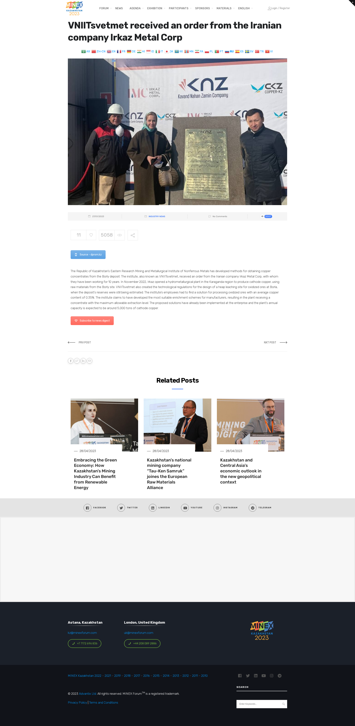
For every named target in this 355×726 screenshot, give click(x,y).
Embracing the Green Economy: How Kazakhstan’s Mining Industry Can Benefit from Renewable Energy (95, 473)
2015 (156, 676)
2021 (108, 676)
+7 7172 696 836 (87, 643)
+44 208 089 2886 (145, 643)
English (244, 8)
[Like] (91, 235)
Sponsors (202, 8)
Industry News (157, 216)
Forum (104, 8)
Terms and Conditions (103, 702)
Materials (224, 8)
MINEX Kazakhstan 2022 (84, 676)
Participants (179, 8)
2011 (195, 676)
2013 (176, 676)
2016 (146, 676)
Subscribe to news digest (95, 320)
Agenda (135, 8)
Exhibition (154, 8)
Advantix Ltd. (88, 693)
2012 (185, 676)
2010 (204, 676)
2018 (127, 676)
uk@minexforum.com (138, 633)
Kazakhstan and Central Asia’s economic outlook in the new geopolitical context (240, 471)
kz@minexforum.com (82, 633)
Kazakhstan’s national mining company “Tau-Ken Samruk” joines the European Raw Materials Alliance (169, 473)
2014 (166, 676)
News (119, 8)
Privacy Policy (77, 702)
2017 (137, 676)
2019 (117, 676)
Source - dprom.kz (91, 254)
